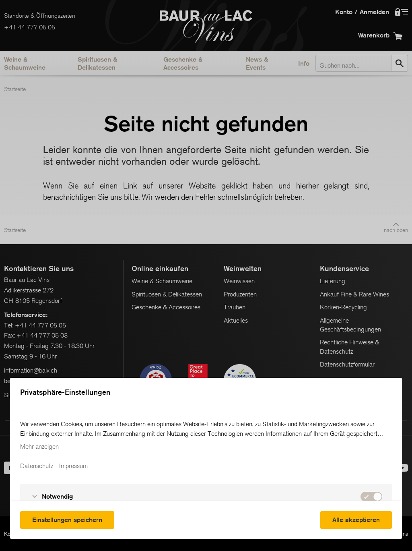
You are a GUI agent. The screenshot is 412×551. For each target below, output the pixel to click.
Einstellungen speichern (67, 520)
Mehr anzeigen (39, 446)
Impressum (73, 466)
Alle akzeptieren (356, 520)
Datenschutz (36, 466)
